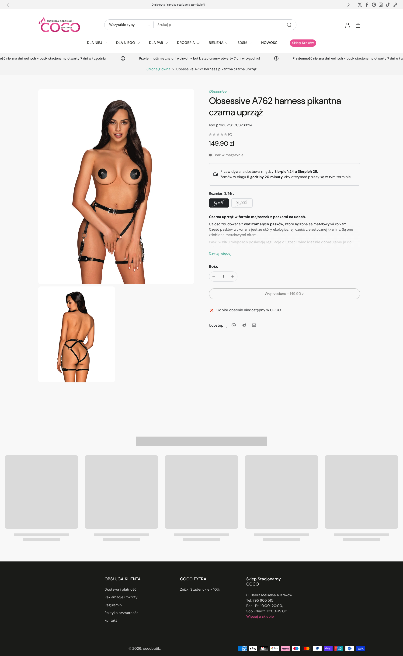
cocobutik (151, 648)
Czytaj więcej (220, 253)
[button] (284, 293)
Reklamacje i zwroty (121, 597)
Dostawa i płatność (120, 589)
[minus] (214, 276)
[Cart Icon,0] (358, 25)
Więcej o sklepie (260, 616)
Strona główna (158, 69)
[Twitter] (359, 4)
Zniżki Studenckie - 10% (200, 589)
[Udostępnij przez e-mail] (254, 325)
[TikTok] (387, 4)
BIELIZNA (216, 42)
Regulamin (113, 605)
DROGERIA (186, 42)
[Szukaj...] (289, 25)
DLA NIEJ (94, 42)
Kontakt (110, 620)
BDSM (242, 42)
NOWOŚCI (269, 42)
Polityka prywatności (121, 612)
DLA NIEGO (125, 42)
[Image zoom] (116, 186)
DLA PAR (156, 42)
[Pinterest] (373, 4)
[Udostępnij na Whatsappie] (233, 325)
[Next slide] (348, 4)
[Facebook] (366, 4)
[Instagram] (380, 4)
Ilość (214, 266)
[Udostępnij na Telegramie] (244, 325)
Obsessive (218, 91)
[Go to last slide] (8, 4)
